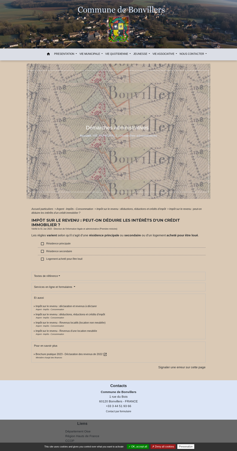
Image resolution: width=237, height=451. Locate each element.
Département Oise (78, 431)
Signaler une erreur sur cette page (182, 367)
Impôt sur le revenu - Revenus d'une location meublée (66, 331)
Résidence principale (55, 244)
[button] (48, 54)
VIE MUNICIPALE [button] (90, 53)
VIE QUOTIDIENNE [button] (117, 53)
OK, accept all (139, 446)
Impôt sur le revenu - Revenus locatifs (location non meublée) (70, 322)
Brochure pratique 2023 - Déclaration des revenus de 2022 (71, 354)
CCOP (69, 440)
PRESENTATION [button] (64, 53)
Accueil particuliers (42, 209)
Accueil (85, 135)
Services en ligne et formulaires (53, 286)
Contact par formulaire (118, 411)
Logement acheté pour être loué (61, 259)
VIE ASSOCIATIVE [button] (164, 53)
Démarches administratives (138, 135)
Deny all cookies (164, 446)
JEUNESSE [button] (140, 53)
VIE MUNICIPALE (105, 135)
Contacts (118, 385)
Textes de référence (46, 276)
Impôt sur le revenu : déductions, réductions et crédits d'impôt (132, 209)
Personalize (186, 446)
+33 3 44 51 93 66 (118, 406)
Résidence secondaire (56, 251)
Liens (82, 423)
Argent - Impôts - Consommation (75, 209)
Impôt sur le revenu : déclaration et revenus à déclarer (66, 306)
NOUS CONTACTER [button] (192, 53)
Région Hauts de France (82, 436)
